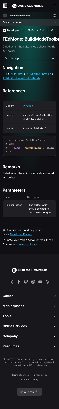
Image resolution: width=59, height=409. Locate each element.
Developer (13, 30)
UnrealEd (28, 105)
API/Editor (16, 74)
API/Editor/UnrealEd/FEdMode (21, 78)
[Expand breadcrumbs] (23, 30)
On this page (12, 58)
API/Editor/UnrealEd (39, 74)
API (5, 74)
